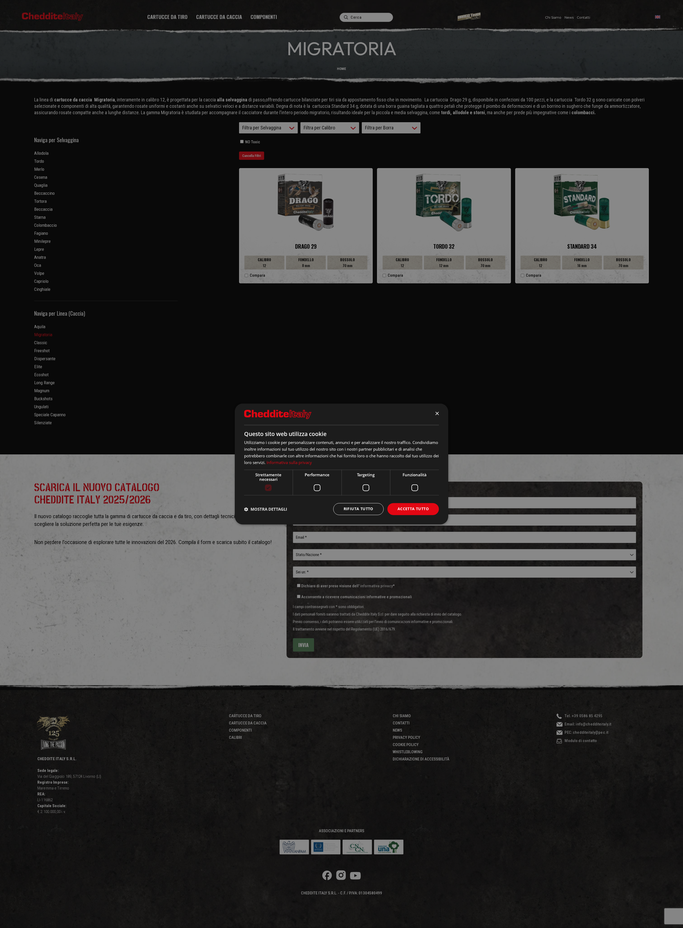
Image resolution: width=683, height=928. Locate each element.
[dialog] (341, 463)
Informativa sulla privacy (289, 462)
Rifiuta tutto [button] (358, 508)
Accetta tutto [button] (413, 508)
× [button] (437, 414)
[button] (265, 509)
